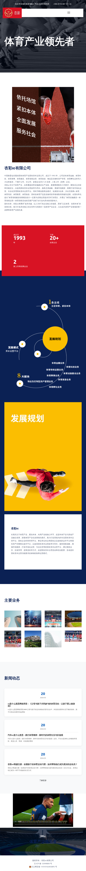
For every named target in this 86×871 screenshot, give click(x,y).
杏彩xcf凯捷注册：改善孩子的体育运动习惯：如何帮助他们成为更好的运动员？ (42, 764)
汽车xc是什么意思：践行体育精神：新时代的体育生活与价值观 (35, 735)
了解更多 (43, 780)
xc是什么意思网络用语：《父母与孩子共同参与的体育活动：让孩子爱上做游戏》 (41, 704)
